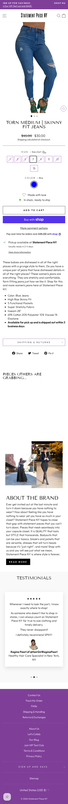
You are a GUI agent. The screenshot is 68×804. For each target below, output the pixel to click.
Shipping (21, 139)
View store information (19, 252)
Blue (34, 184)
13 (57, 159)
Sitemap (34, 778)
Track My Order (34, 700)
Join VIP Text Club (34, 745)
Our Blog (34, 739)
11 (49, 159)
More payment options (34, 228)
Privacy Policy (34, 756)
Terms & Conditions (34, 750)
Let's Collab (34, 734)
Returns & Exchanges (34, 717)
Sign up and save (33, 766)
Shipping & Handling (34, 711)
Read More (18, 562)
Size (31, 152)
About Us (34, 728)
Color (34, 178)
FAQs (34, 706)
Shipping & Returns (34, 342)
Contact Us (34, 695)
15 (34, 168)
